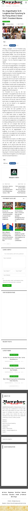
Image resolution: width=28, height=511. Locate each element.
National (24, 492)
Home (5, 492)
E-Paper (15, 496)
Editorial (24, 494)
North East (17, 492)
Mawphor (4, 503)
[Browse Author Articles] (14, 172)
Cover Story (5, 494)
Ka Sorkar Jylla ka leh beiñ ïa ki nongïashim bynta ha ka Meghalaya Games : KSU (8, 190)
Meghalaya (11, 492)
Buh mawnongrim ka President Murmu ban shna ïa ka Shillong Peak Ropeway (20, 190)
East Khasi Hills (6, 21)
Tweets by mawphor (7, 439)
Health (17, 494)
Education (11, 494)
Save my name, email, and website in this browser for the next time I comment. (13, 281)
